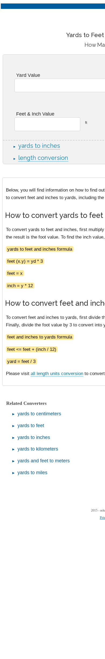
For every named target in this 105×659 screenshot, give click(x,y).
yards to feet (31, 425)
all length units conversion (57, 373)
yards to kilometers (38, 449)
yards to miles (32, 472)
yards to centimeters (39, 413)
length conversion (43, 157)
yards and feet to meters (44, 460)
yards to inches (39, 145)
